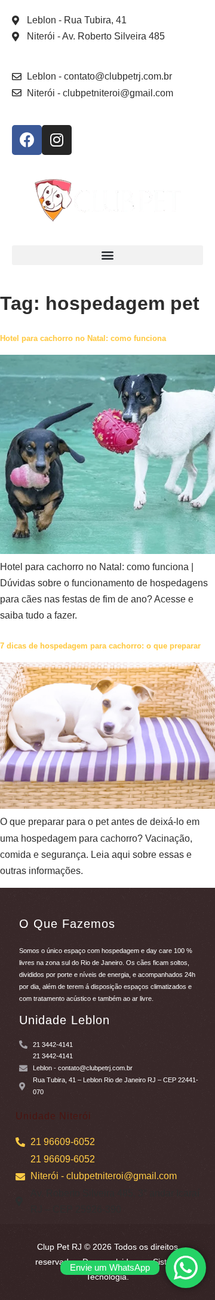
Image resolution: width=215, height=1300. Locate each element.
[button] (107, 255)
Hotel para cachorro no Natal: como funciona (83, 338)
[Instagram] (57, 140)
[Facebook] (27, 140)
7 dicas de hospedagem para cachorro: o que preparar (100, 645)
